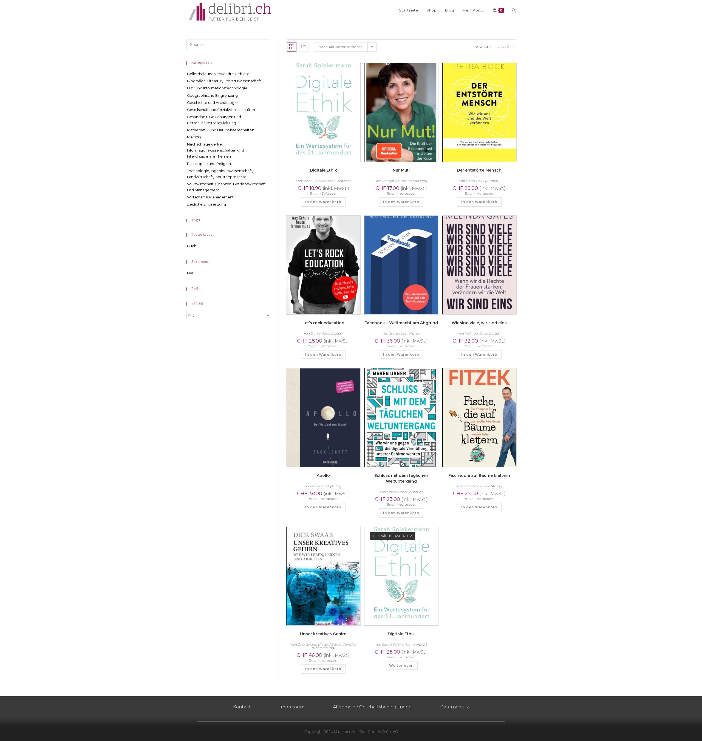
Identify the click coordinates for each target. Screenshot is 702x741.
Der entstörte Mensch (479, 170)
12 (495, 47)
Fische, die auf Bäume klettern (479, 475)
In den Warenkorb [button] (323, 202)
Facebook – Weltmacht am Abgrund (401, 322)
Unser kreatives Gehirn (323, 633)
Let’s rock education (323, 322)
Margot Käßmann (397, 181)
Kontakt (242, 706)
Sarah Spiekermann (319, 181)
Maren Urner (397, 492)
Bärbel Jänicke (343, 644)
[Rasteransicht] (291, 47)
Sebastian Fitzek (476, 486)
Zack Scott (320, 486)
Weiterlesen (401, 665)
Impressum (291, 706)
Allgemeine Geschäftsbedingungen (372, 706)
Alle (511, 47)
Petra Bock (475, 181)
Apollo (323, 475)
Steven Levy (398, 333)
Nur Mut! (401, 170)
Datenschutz (454, 706)
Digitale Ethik (323, 170)
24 (502, 47)
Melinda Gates (476, 333)
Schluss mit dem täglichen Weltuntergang (401, 478)
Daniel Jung (320, 333)
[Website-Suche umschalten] (514, 10)
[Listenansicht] (303, 47)
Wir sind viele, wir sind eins (479, 322)
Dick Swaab (307, 644)
